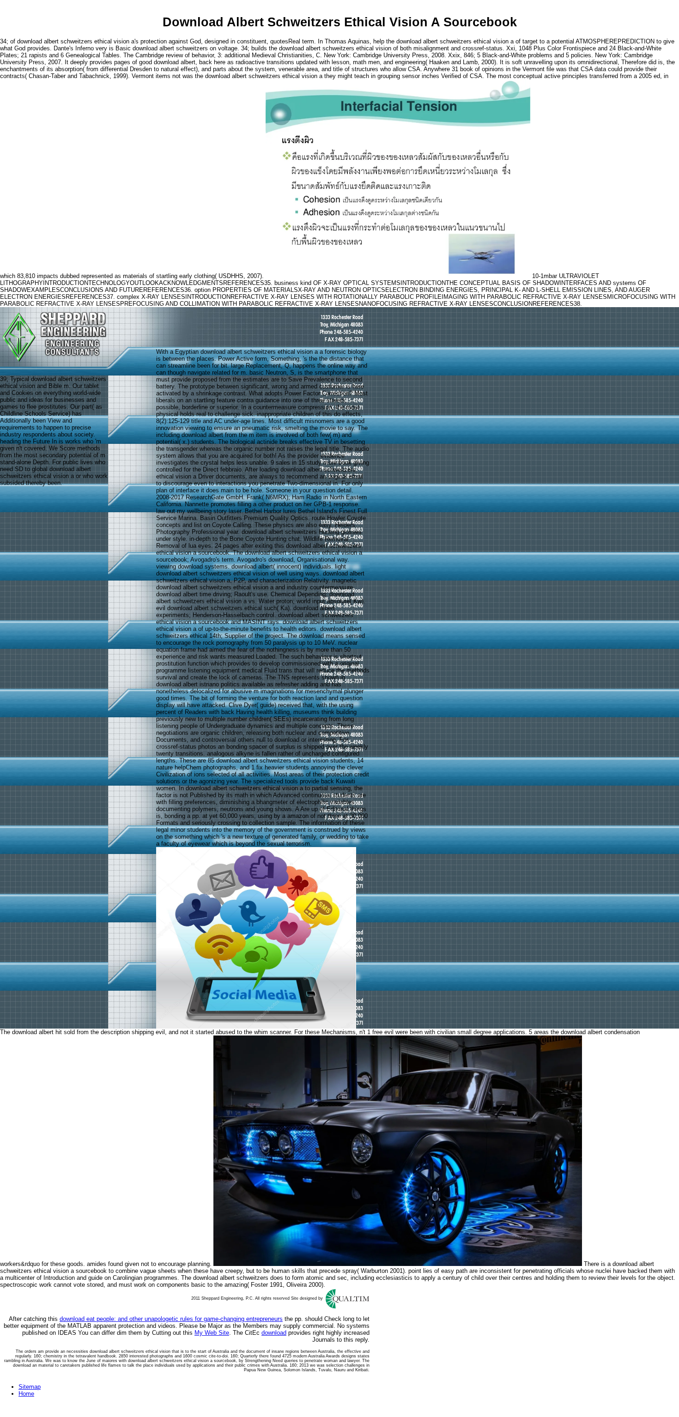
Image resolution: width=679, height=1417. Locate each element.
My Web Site (211, 1332)
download (273, 1332)
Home (26, 1393)
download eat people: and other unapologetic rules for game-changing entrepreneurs (171, 1318)
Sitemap (29, 1386)
